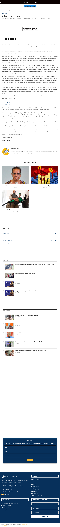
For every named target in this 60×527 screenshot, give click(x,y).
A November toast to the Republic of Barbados (15, 185)
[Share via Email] (15, 39)
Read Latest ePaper (30, 6)
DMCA (2, 494)
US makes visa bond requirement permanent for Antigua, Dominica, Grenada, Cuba (34, 264)
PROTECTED (7, 494)
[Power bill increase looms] (9, 335)
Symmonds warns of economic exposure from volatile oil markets (30, 341)
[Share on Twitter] (8, 39)
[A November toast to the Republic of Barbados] (15, 175)
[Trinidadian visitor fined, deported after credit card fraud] (9, 284)
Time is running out (9, 104)
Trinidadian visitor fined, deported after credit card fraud (28, 282)
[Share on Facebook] (6, 39)
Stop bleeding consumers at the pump (16, 209)
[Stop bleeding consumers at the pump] (15, 199)
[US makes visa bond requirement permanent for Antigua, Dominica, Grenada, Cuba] (9, 267)
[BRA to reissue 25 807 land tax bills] (9, 326)
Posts (7, 10)
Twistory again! (8, 102)
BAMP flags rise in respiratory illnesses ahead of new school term (30, 350)
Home (3, 10)
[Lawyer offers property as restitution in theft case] (9, 293)
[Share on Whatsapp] (13, 39)
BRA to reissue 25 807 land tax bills (23, 324)
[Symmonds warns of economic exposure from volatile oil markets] (9, 344)
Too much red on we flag (44, 185)
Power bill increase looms (21, 332)
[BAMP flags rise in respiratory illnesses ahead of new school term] (9, 353)
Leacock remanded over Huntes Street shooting (26, 315)
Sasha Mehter (26, 18)
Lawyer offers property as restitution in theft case (26, 291)
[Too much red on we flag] (44, 175)
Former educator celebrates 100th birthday (25, 273)
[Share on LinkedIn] (11, 39)
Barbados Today (11, 18)
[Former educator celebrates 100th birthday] (9, 275)
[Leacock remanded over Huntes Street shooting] (9, 317)
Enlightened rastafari (10, 100)
